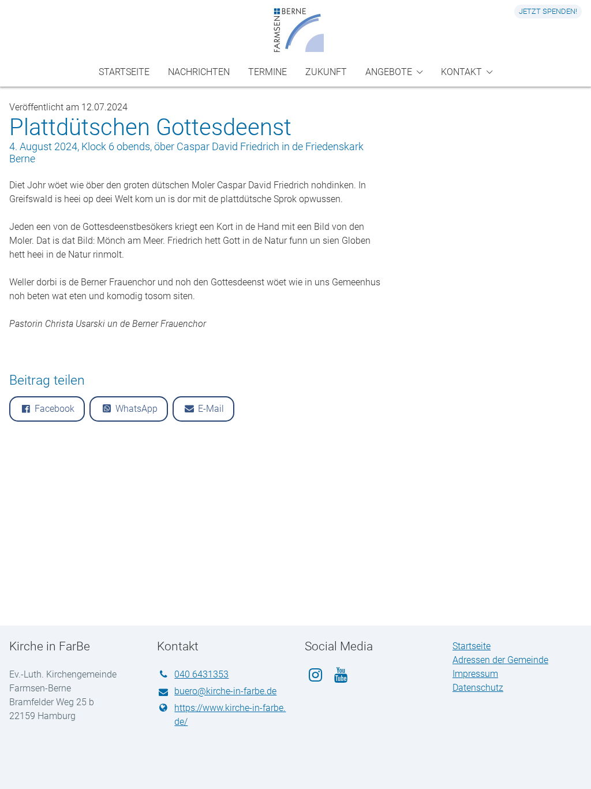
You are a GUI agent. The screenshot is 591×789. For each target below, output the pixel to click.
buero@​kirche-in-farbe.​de (225, 691)
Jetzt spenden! (548, 11)
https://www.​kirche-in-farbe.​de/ (230, 714)
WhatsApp (136, 408)
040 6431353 (201, 674)
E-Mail (211, 408)
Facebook (54, 408)
